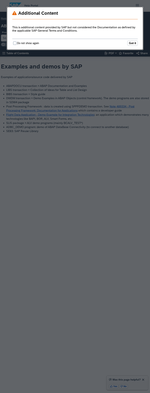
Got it (132, 43)
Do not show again (28, 43)
